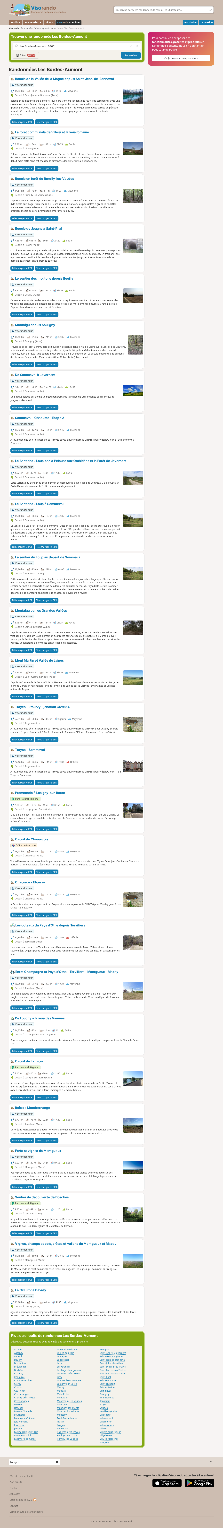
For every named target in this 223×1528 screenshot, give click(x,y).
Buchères (19, 1370)
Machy (60, 1387)
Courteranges (21, 1394)
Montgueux (63, 1404)
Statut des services (100, 1521)
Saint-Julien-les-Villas (111, 1363)
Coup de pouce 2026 (20, 1499)
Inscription (190, 22)
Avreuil (18, 1356)
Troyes (103, 1404)
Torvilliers (105, 1401)
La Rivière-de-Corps (25, 1438)
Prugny (61, 1425)
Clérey (17, 1383)
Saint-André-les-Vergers (113, 1352)
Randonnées (32, 22)
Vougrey (104, 1442)
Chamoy (18, 1373)
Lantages (62, 1356)
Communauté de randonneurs (26, 1511)
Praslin (60, 1421)
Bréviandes (20, 1366)
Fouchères (19, 1414)
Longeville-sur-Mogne (69, 1380)
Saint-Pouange (108, 1380)
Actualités (14, 1493)
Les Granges (64, 1366)
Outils (14, 22)
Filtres (27, 55)
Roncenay (62, 1428)
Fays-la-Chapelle (23, 1411)
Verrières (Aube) (108, 1411)
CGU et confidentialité (21, 1476)
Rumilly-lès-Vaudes (67, 1438)
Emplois (13, 1488)
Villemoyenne (107, 1425)
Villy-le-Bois (106, 1435)
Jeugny (18, 1428)
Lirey (59, 1376)
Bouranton (20, 1363)
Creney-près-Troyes (24, 1397)
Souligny (104, 1394)
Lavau (60, 1363)
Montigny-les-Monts (68, 1407)
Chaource (19, 1376)
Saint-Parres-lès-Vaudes (113, 1373)
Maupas (61, 1390)
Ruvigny (104, 1349)
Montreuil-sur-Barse (68, 1411)
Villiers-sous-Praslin (110, 1431)
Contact (13, 1505)
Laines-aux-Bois (65, 1352)
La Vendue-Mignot (67, 1349)
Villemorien (106, 1421)
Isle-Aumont (21, 1421)
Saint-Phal (105, 1376)
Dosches (18, 1407)
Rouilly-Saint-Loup (67, 1435)
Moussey (62, 1414)
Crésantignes (21, 1401)
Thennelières (107, 1397)
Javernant (19, 1425)
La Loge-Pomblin (23, 1435)
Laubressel (63, 1359)
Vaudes (104, 1407)
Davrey (18, 1404)
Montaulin (62, 1397)
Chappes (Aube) (23, 1380)
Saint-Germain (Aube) (111, 1356)
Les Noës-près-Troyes (68, 1373)
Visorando (14, 28)
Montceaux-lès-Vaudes (69, 1401)
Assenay (18, 1352)
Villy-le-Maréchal (109, 1438)
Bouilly (18, 1359)
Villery (103, 1428)
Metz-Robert (64, 1394)
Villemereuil (106, 1418)
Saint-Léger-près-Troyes (113, 1366)
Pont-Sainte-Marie (67, 1418)
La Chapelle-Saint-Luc (26, 1431)
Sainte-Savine (107, 1387)
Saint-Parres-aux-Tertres (113, 1370)
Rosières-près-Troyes (68, 1431)
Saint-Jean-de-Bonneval (112, 1359)
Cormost (18, 1387)
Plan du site (15, 1482)
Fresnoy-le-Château (24, 1418)
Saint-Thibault (107, 1383)
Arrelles (18, 1349)
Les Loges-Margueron (69, 1370)
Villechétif (105, 1414)
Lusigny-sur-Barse (67, 1383)
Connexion (207, 22)
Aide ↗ (49, 22)
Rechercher (131, 55)
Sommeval (105, 1390)
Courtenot (19, 1390)
